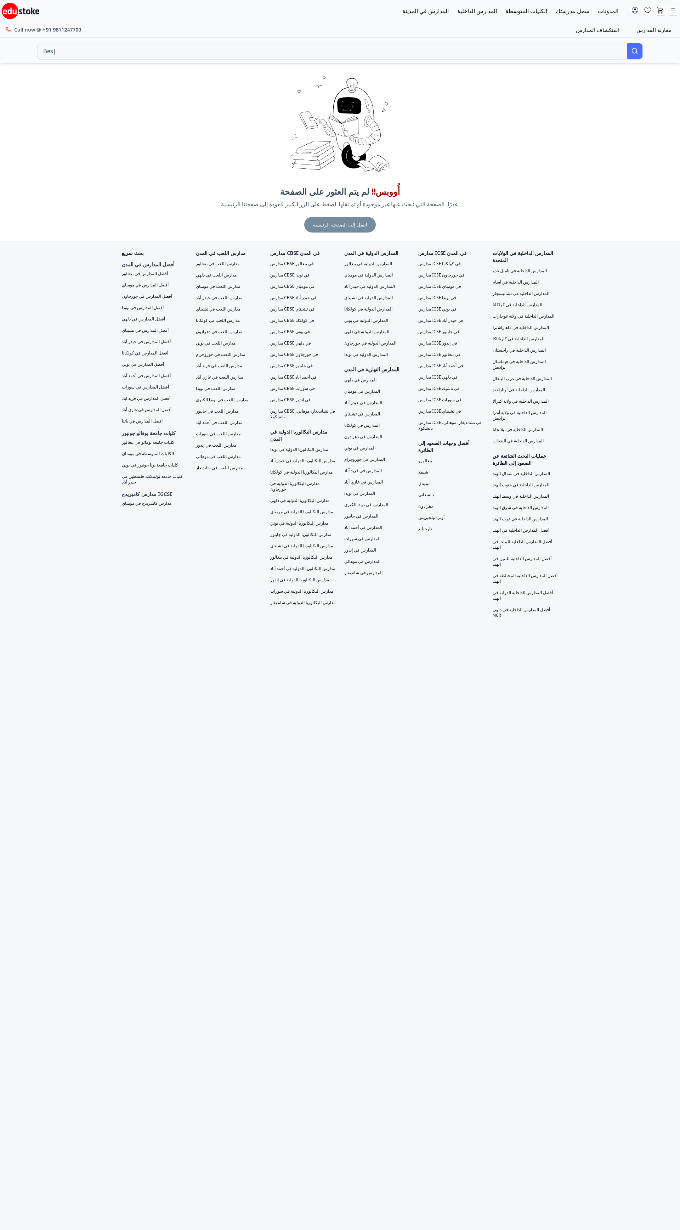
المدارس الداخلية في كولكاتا (517, 305)
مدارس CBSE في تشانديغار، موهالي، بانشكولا (302, 414)
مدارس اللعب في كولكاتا (218, 320)
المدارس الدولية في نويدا (366, 354)
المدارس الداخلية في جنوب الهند (521, 485)
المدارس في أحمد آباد (363, 527)
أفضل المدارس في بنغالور (145, 273)
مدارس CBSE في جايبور (291, 366)
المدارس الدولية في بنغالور (368, 264)
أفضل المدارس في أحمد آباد (146, 376)
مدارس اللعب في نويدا (215, 388)
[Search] (634, 51)
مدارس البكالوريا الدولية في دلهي (299, 500)
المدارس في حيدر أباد (363, 403)
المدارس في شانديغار (363, 573)
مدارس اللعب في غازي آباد (219, 377)
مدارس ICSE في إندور (437, 343)
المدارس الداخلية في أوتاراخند (519, 390)
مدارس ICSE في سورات (439, 400)
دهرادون (425, 506)
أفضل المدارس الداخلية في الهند (521, 530)
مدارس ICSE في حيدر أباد (440, 320)
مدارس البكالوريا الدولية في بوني (299, 523)
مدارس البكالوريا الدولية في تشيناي (301, 546)
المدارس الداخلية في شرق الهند (521, 507)
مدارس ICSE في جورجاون (441, 275)
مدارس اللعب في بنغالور (217, 264)
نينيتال (424, 483)
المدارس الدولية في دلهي (366, 332)
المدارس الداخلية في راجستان (519, 350)
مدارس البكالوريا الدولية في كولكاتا (301, 472)
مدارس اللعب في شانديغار (219, 468)
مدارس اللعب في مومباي (218, 286)
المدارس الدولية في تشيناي (368, 298)
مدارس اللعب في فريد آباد (219, 366)
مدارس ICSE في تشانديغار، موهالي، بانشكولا (450, 425)
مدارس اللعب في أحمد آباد (219, 422)
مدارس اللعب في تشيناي (218, 309)
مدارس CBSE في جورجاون (294, 354)
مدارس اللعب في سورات (218, 434)
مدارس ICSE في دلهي (438, 377)
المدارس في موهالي (362, 561)
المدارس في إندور (360, 550)
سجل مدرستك (572, 11)
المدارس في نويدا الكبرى (366, 505)
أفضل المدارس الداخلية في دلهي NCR (521, 612)
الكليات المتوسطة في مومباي (148, 454)
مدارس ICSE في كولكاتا (439, 264)
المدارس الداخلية (477, 11)
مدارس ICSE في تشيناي (439, 411)
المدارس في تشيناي (362, 414)
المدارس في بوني (359, 448)
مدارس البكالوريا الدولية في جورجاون (294, 486)
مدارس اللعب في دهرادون (219, 332)
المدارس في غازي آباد (363, 482)
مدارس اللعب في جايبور (217, 411)
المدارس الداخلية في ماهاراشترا (521, 327)
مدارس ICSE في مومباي (439, 286)
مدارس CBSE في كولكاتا (292, 320)
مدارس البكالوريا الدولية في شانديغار (302, 602)
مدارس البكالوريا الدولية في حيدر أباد (302, 461)
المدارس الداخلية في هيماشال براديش (519, 364)
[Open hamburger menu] (673, 11)
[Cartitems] (660, 11)
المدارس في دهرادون (363, 437)
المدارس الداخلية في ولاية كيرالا (521, 401)
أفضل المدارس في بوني (143, 364)
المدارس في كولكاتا (362, 425)
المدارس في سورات (362, 539)
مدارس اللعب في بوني (216, 343)
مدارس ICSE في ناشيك (439, 388)
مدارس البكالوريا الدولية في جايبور (300, 534)
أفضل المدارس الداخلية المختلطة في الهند (525, 578)
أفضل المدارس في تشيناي (145, 330)
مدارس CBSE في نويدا (290, 275)
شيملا (423, 472)
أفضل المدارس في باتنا (142, 421)
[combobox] (332, 51)
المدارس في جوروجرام (364, 459)
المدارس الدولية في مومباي (368, 275)
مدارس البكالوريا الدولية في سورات (301, 591)
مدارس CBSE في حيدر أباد (293, 298)
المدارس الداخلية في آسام (516, 282)
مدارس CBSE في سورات (292, 388)
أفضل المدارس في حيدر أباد (146, 342)
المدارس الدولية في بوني (366, 320)
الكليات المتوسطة (526, 11)
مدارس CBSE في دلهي (290, 343)
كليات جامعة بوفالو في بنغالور (148, 442)
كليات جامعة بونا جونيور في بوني (150, 465)
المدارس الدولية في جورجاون (370, 343)
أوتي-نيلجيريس (431, 517)
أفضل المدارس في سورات (145, 387)
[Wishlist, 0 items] (648, 11)
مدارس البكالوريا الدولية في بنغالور (301, 557)
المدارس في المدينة (425, 11)
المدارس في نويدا (359, 493)
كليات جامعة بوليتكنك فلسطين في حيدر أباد (152, 479)
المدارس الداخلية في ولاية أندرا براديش (519, 415)
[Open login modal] (635, 11)
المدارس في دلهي (360, 380)
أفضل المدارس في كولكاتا (145, 353)
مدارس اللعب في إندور (216, 445)
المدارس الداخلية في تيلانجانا (518, 429)
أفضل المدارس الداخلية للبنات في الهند (522, 544)
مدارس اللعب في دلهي (216, 275)
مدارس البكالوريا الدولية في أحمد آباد (302, 568)
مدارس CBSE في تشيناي (292, 309)
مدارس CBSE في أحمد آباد (293, 377)
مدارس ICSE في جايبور (438, 332)
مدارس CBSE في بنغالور (292, 264)
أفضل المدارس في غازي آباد (146, 410)
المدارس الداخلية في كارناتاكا (518, 339)
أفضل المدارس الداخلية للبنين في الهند (522, 561)
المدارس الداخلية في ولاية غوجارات (523, 316)
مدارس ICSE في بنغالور (439, 354)
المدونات (608, 11)
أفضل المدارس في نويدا (143, 308)
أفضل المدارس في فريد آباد (146, 398)
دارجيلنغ (425, 529)
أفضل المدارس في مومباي (145, 285)
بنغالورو (425, 461)
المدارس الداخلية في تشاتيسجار (521, 293)
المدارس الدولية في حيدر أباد (369, 286)
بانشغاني (426, 495)
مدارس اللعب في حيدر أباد (219, 298)
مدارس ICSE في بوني (437, 309)
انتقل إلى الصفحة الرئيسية (340, 224)
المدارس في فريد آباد (363, 471)
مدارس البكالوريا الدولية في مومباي (301, 512)
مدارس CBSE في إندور (290, 400)
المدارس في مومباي (362, 391)
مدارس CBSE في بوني (290, 332)
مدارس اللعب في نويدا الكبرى (222, 400)
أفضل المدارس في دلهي (143, 319)
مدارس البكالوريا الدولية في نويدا (299, 449)
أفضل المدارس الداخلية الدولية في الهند (523, 595)
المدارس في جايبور (361, 516)
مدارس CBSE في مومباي (292, 286)
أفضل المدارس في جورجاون (147, 296)
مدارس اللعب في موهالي (218, 456)
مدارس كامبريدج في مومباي (146, 503)
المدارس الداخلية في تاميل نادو (520, 271)
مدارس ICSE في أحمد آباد (440, 366)
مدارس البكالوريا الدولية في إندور (299, 580)
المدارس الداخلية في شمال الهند (521, 473)
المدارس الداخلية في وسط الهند (521, 496)
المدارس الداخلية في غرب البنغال (522, 378)
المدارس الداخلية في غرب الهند (520, 519)
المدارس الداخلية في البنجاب (518, 441)
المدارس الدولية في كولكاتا (368, 309)
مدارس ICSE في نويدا (437, 298)
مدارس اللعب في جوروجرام (220, 354)
